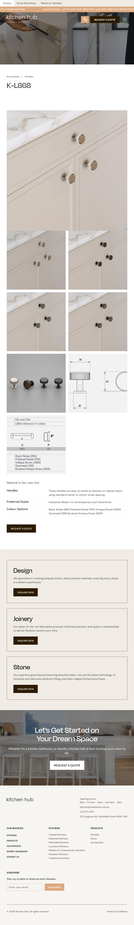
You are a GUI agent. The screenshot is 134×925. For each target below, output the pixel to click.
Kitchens (12, 835)
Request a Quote (104, 19)
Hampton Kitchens (58, 854)
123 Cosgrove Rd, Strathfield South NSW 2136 (103, 816)
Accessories (13, 76)
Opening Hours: (101, 800)
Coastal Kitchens (57, 834)
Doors (94, 838)
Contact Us (13, 856)
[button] (124, 19)
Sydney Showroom (17, 851)
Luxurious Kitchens (58, 846)
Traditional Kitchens (59, 858)
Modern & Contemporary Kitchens (67, 850)
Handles (29, 76)
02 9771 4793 (87, 811)
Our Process (14, 846)
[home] (22, 19)
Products (12, 840)
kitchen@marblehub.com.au (94, 807)
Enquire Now (25, 592)
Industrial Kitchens (58, 838)
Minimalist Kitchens (59, 842)
